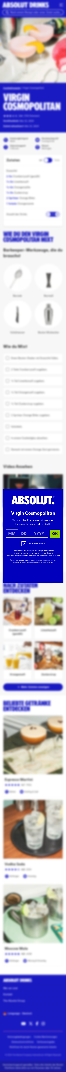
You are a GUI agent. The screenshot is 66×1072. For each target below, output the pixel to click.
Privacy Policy (23, 555)
